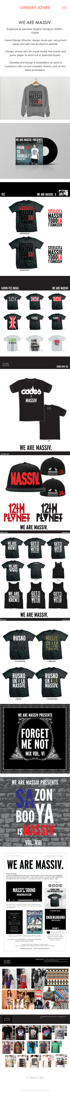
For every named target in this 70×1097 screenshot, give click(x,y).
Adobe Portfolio (41, 1090)
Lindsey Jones (35, 7)
